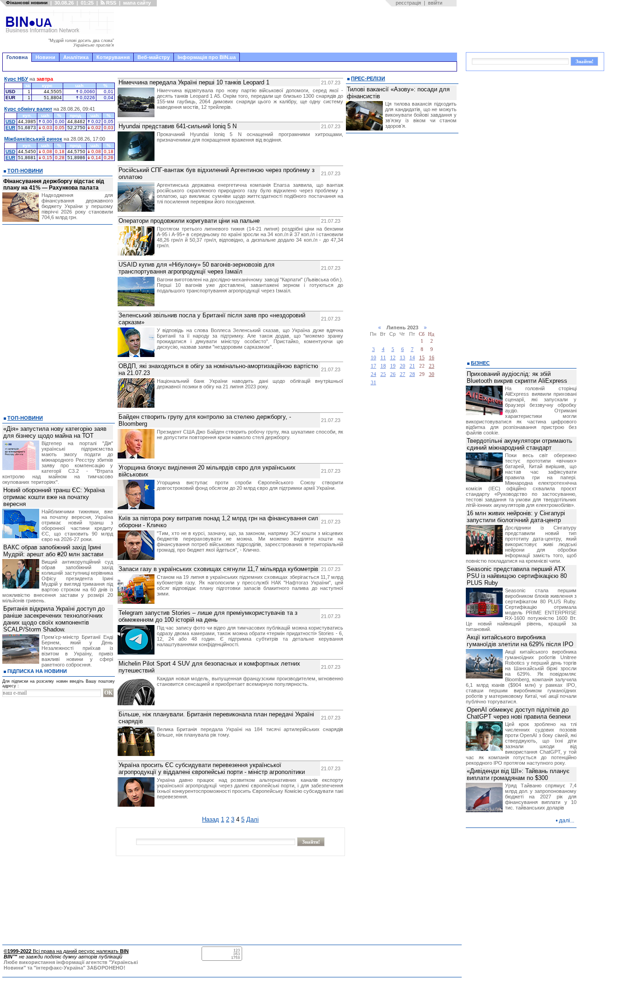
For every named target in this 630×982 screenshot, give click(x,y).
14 (412, 357)
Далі (252, 819)
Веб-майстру (153, 57)
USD (10, 121)
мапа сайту (137, 3)
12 (393, 357)
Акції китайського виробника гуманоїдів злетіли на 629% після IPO (520, 641)
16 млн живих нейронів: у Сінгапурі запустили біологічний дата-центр (516, 517)
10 (373, 357)
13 (402, 357)
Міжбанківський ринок (33, 139)
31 (373, 382)
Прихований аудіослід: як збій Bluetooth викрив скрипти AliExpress (517, 377)
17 (373, 366)
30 (431, 374)
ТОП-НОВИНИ (25, 170)
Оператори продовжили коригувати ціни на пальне (189, 220)
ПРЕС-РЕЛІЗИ (368, 78)
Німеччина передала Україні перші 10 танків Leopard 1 (194, 82)
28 (412, 374)
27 (402, 374)
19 (393, 366)
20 (402, 366)
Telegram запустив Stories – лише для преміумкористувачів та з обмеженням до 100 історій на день (208, 616)
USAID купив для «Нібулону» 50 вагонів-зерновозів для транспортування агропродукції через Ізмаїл (196, 268)
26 (393, 374)
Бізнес (480, 363)
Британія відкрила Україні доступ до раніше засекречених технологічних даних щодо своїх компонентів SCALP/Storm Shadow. (54, 619)
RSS (110, 3)
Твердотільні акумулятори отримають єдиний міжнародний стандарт (519, 444)
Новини (45, 57)
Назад (210, 819)
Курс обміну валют (28, 109)
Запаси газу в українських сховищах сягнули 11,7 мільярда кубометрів (218, 568)
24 (373, 374)
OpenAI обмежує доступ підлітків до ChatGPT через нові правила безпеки (519, 713)
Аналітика (76, 57)
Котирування (113, 57)
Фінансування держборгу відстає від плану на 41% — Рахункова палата (53, 184)
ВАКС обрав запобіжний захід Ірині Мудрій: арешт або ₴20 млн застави (53, 551)
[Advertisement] (288, 29)
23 (431, 366)
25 (383, 374)
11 (383, 357)
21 (412, 366)
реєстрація (408, 3)
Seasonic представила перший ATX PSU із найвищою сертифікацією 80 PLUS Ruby (517, 575)
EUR (10, 127)
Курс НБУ (16, 79)
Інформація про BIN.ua (207, 57)
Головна (17, 57)
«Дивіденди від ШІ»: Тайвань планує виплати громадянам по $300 (518, 774)
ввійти (435, 3)
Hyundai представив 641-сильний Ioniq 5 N (178, 126)
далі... (566, 820)
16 (431, 357)
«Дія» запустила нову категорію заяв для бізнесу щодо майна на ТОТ (55, 432)
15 (422, 357)
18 (383, 366)
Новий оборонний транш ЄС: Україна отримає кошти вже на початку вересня (54, 497)
